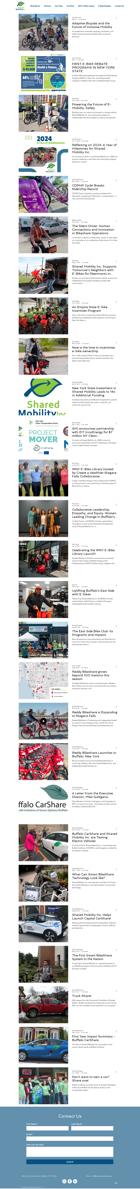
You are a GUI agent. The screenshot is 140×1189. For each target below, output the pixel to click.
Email (29, 1134)
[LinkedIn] (75, 1181)
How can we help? (35, 1144)
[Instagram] (64, 1181)
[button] (70, 6)
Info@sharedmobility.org (102, 1176)
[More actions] (117, 18)
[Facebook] (70, 1181)
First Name (32, 1124)
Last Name (77, 1124)
